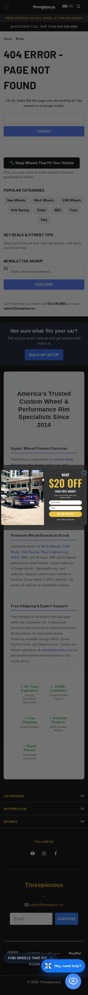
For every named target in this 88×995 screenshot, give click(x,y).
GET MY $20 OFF (65, 514)
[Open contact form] (73, 981)
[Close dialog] (84, 473)
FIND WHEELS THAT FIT (30, 958)
